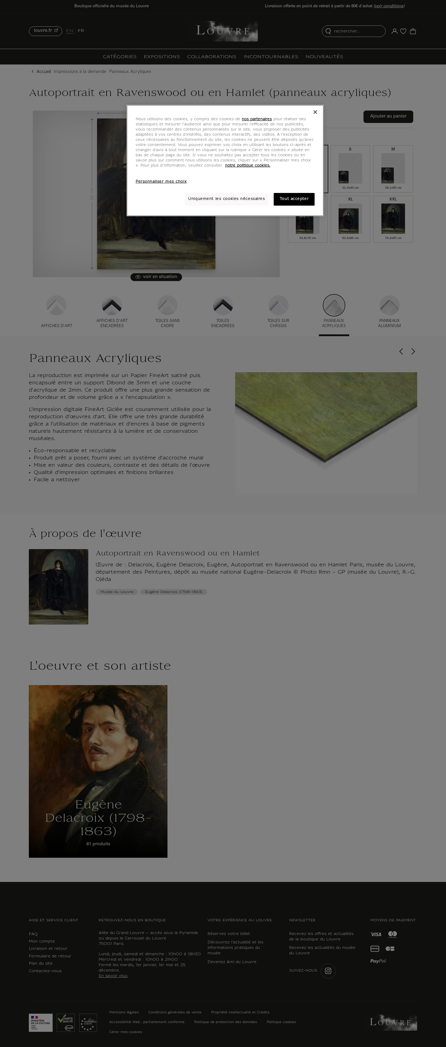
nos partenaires (257, 119)
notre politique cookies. (247, 165)
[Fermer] (315, 112)
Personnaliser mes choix (161, 182)
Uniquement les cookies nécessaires (226, 199)
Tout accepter (294, 199)
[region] (225, 160)
